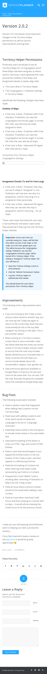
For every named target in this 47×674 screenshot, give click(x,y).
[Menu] (43, 5)
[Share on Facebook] (5, 566)
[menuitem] (37, 5)
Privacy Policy (19, 670)
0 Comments (19, 550)
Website (36, 620)
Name (35, 604)
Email (35, 611)
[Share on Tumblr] (29, 566)
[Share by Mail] (41, 566)
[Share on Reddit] (35, 566)
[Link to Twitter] (35, 670)
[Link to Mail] (39, 670)
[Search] (37, 5)
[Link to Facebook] (31, 670)
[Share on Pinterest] (17, 566)
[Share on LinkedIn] (23, 566)
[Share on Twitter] (11, 566)
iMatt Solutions (9, 670)
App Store (10, 539)
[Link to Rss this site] (43, 670)
